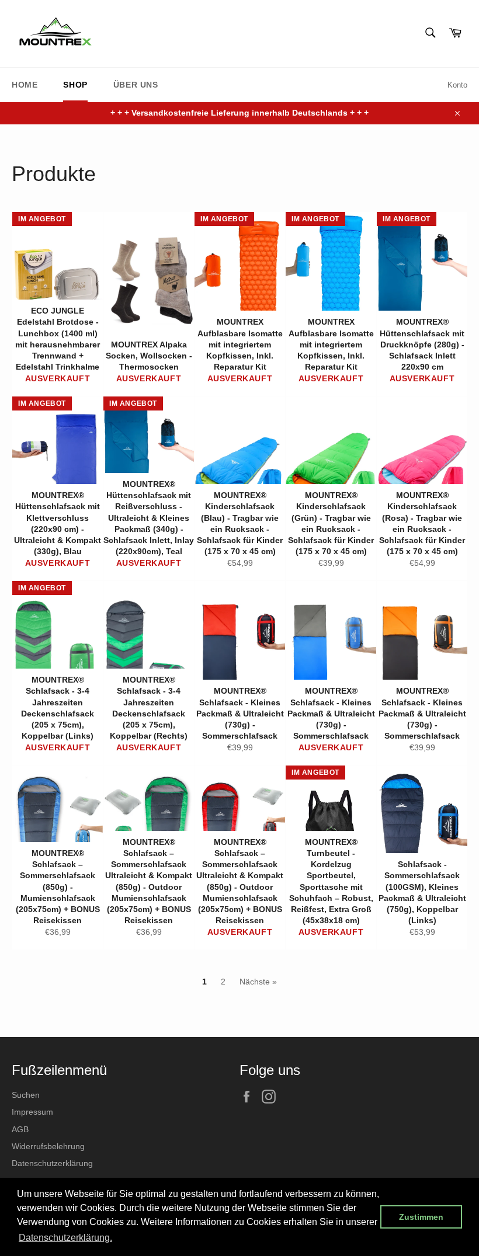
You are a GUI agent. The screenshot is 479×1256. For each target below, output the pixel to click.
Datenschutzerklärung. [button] (65, 1238)
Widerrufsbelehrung (48, 1146)
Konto (457, 85)
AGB (20, 1129)
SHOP (75, 84)
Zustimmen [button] (421, 1217)
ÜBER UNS (135, 84)
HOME (24, 84)
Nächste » (258, 981)
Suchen (26, 1095)
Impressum (32, 1111)
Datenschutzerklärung (52, 1163)
